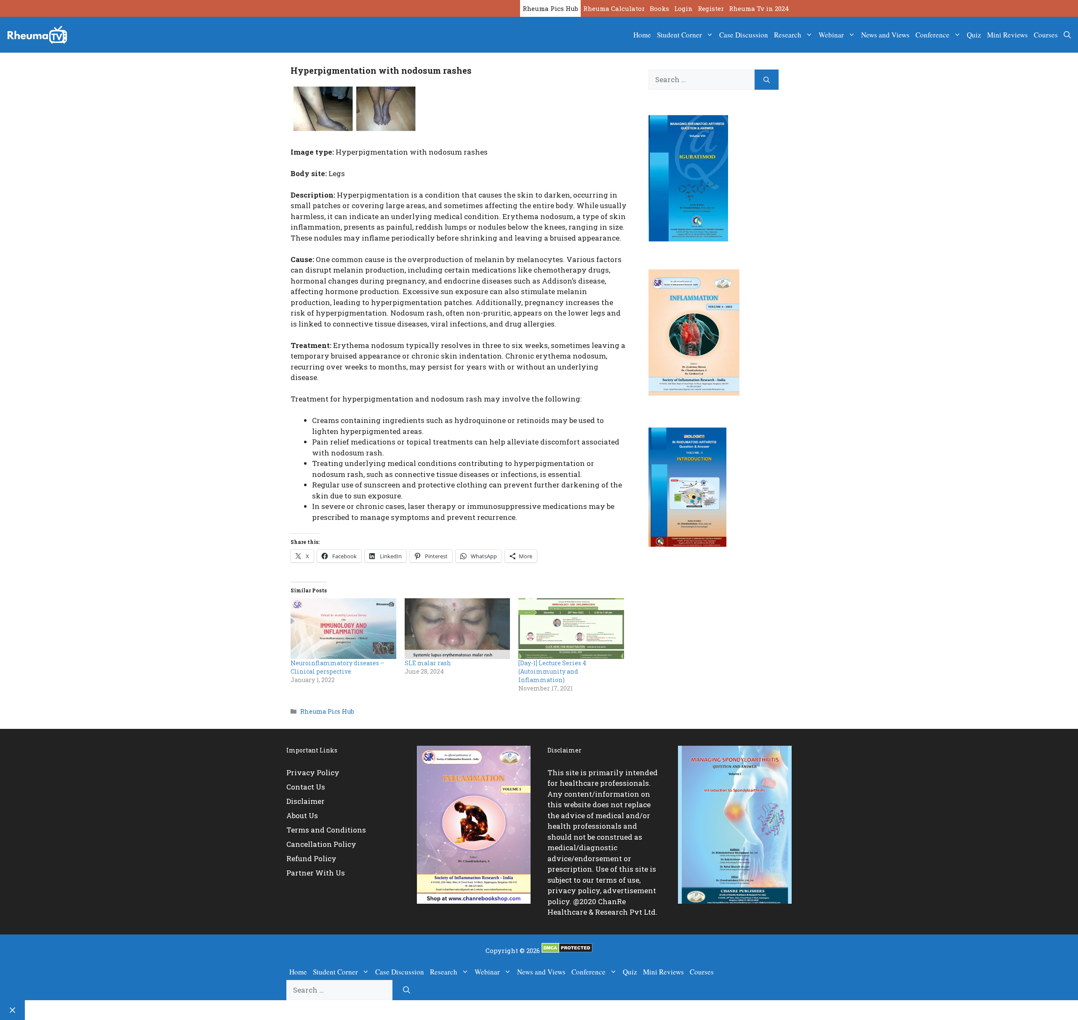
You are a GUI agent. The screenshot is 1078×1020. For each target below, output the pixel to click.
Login (683, 8)
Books (659, 8)
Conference (932, 35)
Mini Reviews (1007, 35)
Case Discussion (743, 35)
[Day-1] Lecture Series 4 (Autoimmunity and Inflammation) (552, 671)
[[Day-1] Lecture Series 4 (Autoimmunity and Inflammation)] (571, 628)
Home (642, 35)
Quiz (974, 35)
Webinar (831, 35)
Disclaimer (305, 801)
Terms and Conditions (326, 830)
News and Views (885, 35)
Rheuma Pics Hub (550, 8)
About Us (302, 815)
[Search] (767, 80)
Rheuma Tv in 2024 (759, 8)
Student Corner (679, 35)
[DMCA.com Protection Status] (567, 950)
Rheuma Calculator (614, 8)
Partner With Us (315, 873)
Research (787, 35)
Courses (1046, 35)
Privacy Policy (312, 772)
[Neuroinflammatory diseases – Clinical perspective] (343, 628)
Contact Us (305, 787)
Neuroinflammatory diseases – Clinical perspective (337, 667)
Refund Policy (311, 858)
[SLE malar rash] (457, 628)
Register (711, 8)
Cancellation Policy (321, 844)
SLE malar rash (428, 663)
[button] (1067, 35)
